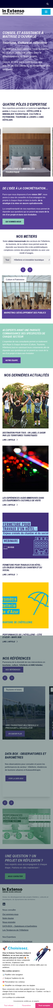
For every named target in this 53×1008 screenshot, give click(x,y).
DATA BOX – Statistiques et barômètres (19, 926)
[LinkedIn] (3, 904)
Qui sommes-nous (10, 914)
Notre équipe (8, 918)
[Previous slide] (23, 269)
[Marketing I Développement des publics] (26, 297)
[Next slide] (29, 269)
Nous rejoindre (8, 922)
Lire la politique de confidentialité (13, 997)
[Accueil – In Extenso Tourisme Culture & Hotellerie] (13, 12)
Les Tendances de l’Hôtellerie (15, 930)
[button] (48, 4)
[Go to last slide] (4, 677)
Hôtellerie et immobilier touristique (17, 941)
